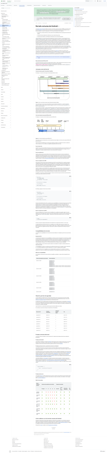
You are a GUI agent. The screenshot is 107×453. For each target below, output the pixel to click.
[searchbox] (5, 8)
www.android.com (77, 442)
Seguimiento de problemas (79, 446)
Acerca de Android (14, 451)
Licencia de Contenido (66, 432)
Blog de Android (46, 442)
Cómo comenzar (9, 5)
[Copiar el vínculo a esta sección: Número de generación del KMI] (47, 210)
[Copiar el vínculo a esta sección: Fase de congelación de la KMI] (47, 160)
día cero (41, 375)
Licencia (29, 451)
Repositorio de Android (15, 439)
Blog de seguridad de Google (48, 443)
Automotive (44, 5)
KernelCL (61, 343)
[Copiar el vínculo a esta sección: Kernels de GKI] (42, 236)
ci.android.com (68, 352)
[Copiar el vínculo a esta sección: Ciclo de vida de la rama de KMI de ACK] (52, 115)
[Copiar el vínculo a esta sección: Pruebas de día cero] (44, 374)
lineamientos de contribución (53, 425)
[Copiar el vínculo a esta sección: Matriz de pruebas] (43, 380)
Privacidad (32, 451)
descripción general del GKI (49, 158)
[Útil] (69, 23)
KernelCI (49, 341)
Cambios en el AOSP (55, 13)
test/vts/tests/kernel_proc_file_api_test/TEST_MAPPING (55, 360)
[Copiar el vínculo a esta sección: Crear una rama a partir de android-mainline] (53, 71)
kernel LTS (57, 50)
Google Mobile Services (78, 443)
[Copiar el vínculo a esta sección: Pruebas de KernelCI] (44, 339)
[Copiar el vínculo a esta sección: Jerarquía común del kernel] (50, 69)
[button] (5, 13)
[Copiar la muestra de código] (70, 176)
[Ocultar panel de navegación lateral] (10, 451)
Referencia (50, 5)
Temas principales (22, 5)
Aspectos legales (24, 451)
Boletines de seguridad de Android (41, 299)
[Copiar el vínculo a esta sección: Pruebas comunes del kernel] (50, 334)
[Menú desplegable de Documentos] (12, 1)
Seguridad (15, 5)
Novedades (2, 5)
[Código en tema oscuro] (69, 176)
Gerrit (41, 425)
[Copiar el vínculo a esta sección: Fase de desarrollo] (43, 146)
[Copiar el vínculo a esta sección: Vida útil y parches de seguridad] (52, 295)
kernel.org (69, 301)
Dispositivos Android (37, 5)
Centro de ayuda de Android (79, 439)
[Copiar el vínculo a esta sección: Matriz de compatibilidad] (46, 252)
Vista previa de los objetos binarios (16, 443)
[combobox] (89, 1)
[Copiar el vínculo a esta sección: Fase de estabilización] (44, 152)
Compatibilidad (29, 5)
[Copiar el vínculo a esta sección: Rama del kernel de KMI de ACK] (49, 60)
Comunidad (19, 451)
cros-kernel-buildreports (41, 377)
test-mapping (46, 358)
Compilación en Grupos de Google (48, 446)
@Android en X (46, 439)
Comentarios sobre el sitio (38, 451)
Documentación (4, 3)
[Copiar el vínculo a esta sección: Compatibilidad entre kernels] (50, 231)
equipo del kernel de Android (63, 422)
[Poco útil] (70, 23)
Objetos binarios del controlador (16, 446)
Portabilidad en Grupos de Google (48, 447)
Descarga (13, 442)
